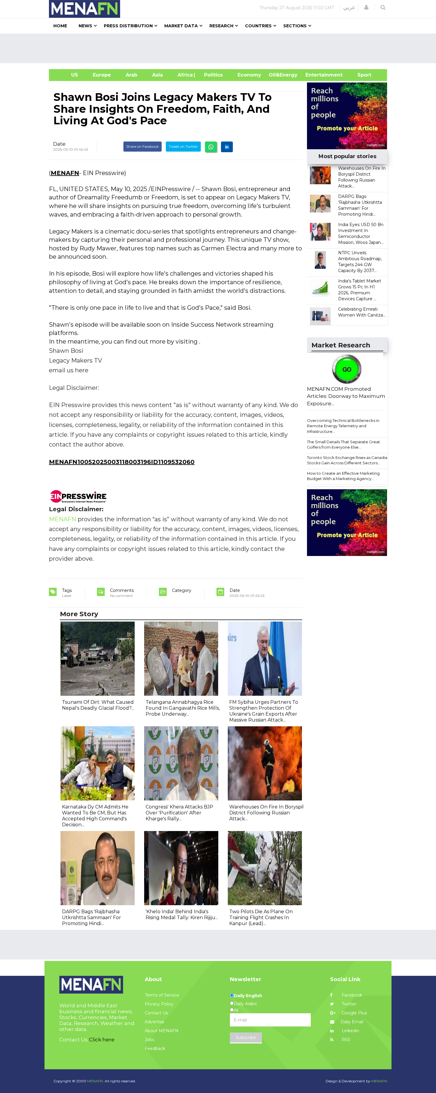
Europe (101, 75)
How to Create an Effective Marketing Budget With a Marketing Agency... (343, 476)
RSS (345, 1039)
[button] (366, 7)
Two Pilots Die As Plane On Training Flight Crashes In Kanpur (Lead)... (261, 917)
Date (59, 144)
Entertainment (315, 75)
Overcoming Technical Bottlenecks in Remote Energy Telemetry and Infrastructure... (343, 426)
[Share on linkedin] (227, 147)
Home (60, 25)
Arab (131, 75)
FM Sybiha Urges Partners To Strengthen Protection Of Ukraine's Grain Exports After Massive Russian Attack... (263, 711)
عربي (349, 7)
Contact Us (156, 1013)
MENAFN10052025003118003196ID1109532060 (122, 462)
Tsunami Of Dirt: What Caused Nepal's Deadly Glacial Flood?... (98, 705)
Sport (360, 75)
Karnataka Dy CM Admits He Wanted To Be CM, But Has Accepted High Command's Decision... (95, 815)
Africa (184, 75)
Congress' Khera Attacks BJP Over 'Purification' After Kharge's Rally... (179, 813)
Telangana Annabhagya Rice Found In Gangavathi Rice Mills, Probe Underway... (183, 708)
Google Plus (353, 1013)
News (85, 25)
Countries (258, 25)
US (67, 75)
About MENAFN (162, 1030)
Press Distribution (128, 25)
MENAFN (65, 173)
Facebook (351, 995)
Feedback (155, 1048)
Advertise (154, 1021)
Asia (157, 75)
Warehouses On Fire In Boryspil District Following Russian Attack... (266, 813)
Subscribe (246, 1037)
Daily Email (351, 1021)
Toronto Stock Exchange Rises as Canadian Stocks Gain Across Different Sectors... (348, 460)
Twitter (348, 1004)
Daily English (248, 995)
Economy (249, 75)
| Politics (212, 75)
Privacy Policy (159, 1004)
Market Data (181, 25)
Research (221, 25)
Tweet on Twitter (183, 146)
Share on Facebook (142, 146)
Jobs (149, 1039)
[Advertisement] (220, 48)
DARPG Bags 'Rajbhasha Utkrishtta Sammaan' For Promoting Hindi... (91, 917)
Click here (101, 1040)
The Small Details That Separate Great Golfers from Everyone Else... (343, 444)
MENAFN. (95, 1081)
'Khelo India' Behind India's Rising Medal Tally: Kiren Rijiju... (182, 914)
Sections (295, 25)
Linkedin (349, 1030)
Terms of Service (162, 995)
